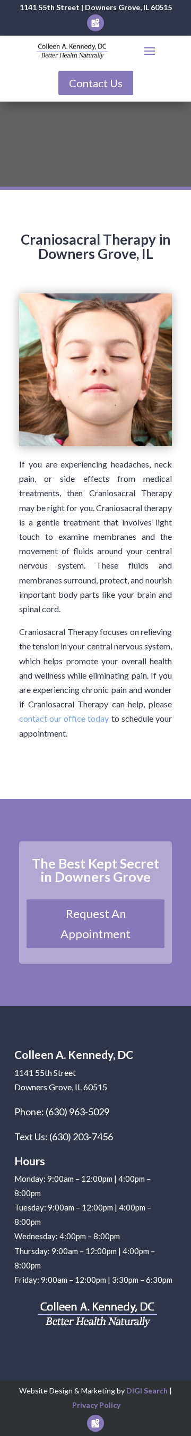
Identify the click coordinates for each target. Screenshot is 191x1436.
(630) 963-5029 (77, 1111)
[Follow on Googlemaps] (95, 22)
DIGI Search (147, 1390)
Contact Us (96, 83)
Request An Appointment (95, 923)
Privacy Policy (96, 1404)
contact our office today (64, 718)
